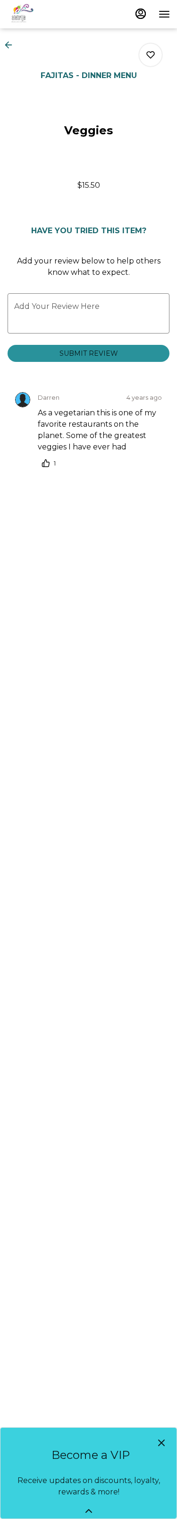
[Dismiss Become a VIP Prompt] (161, 1442)
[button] (11, 45)
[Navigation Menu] (164, 14)
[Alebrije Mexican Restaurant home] (49, 14)
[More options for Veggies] (150, 55)
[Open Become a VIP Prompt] (88, 1511)
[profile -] (140, 13)
